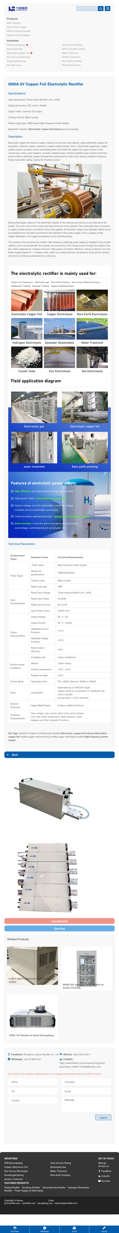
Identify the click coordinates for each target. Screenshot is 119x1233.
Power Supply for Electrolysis (29, 1190)
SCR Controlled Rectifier (19, 31)
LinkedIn (104, 1175)
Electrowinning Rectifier (54, 1187)
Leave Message (59, 921)
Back (12, 754)
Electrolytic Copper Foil (18, 52)
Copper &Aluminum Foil (16, 1166)
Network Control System (19, 35)
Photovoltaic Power (71, 65)
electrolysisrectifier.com (66, 1203)
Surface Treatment (71, 56)
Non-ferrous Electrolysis (18, 56)
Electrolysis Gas (14, 48)
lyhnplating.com (45, 1203)
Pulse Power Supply (16, 27)
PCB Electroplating (16, 44)
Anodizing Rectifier (31, 1187)
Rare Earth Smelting (72, 60)
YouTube (104, 1180)
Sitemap (102, 1162)
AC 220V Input (14, 65)
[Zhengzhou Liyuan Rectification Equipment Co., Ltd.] (18, 8)
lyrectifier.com (29, 1203)
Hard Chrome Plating (72, 44)
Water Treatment (70, 52)
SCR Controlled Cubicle (73, 48)
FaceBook (104, 1171)
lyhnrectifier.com (12, 1203)
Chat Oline (59, 928)
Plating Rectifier (12, 1187)
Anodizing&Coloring (16, 60)
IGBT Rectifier (14, 23)
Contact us (103, 1166)
